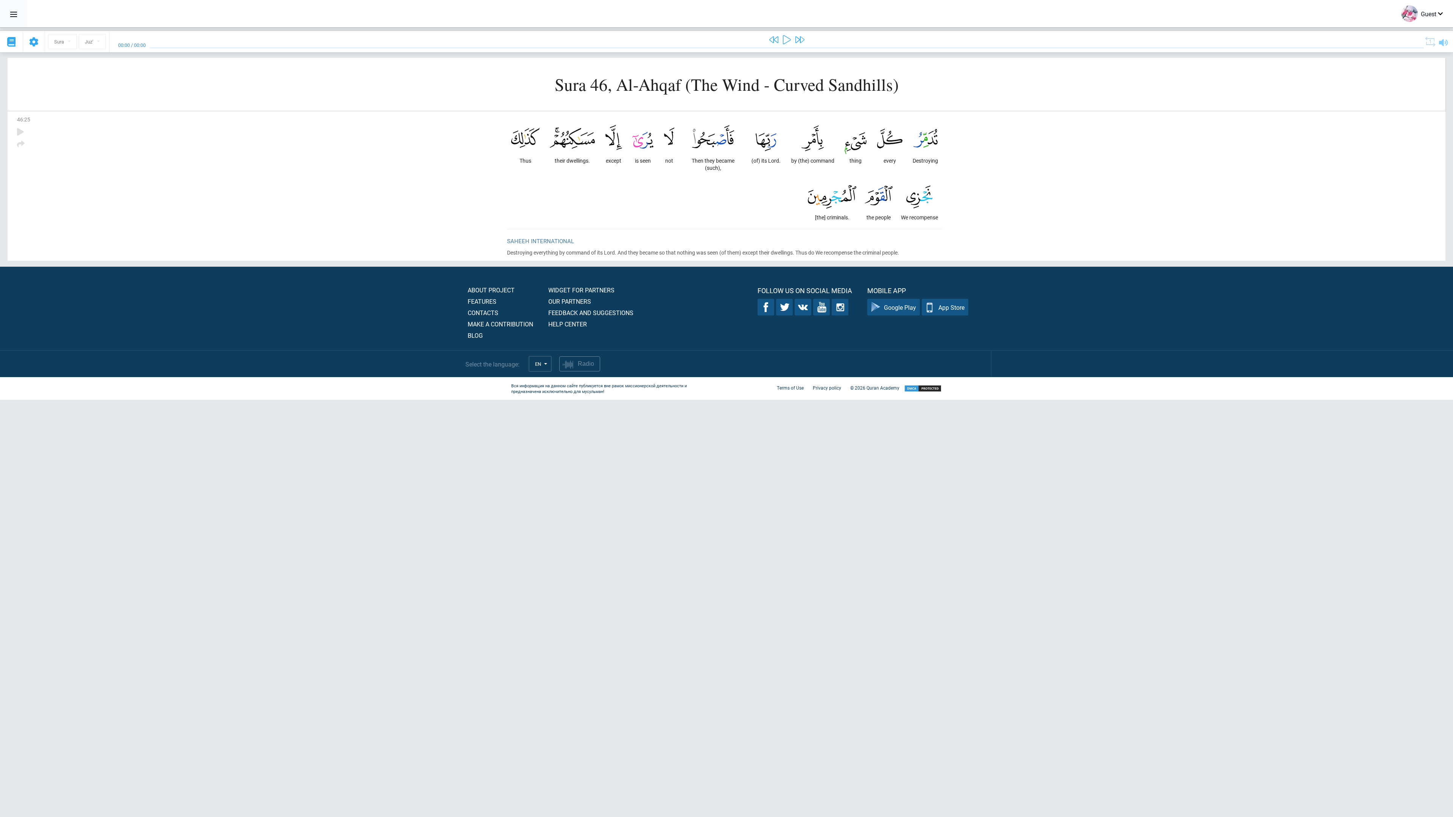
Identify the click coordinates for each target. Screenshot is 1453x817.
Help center (567, 324)
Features (482, 301)
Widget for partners (581, 290)
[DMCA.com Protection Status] (923, 389)
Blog (475, 335)
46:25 (23, 119)
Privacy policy (827, 388)
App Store (951, 307)
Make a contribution (500, 324)
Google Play (900, 307)
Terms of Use (790, 388)
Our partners (569, 301)
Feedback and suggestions (590, 313)
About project (491, 290)
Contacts (483, 313)
